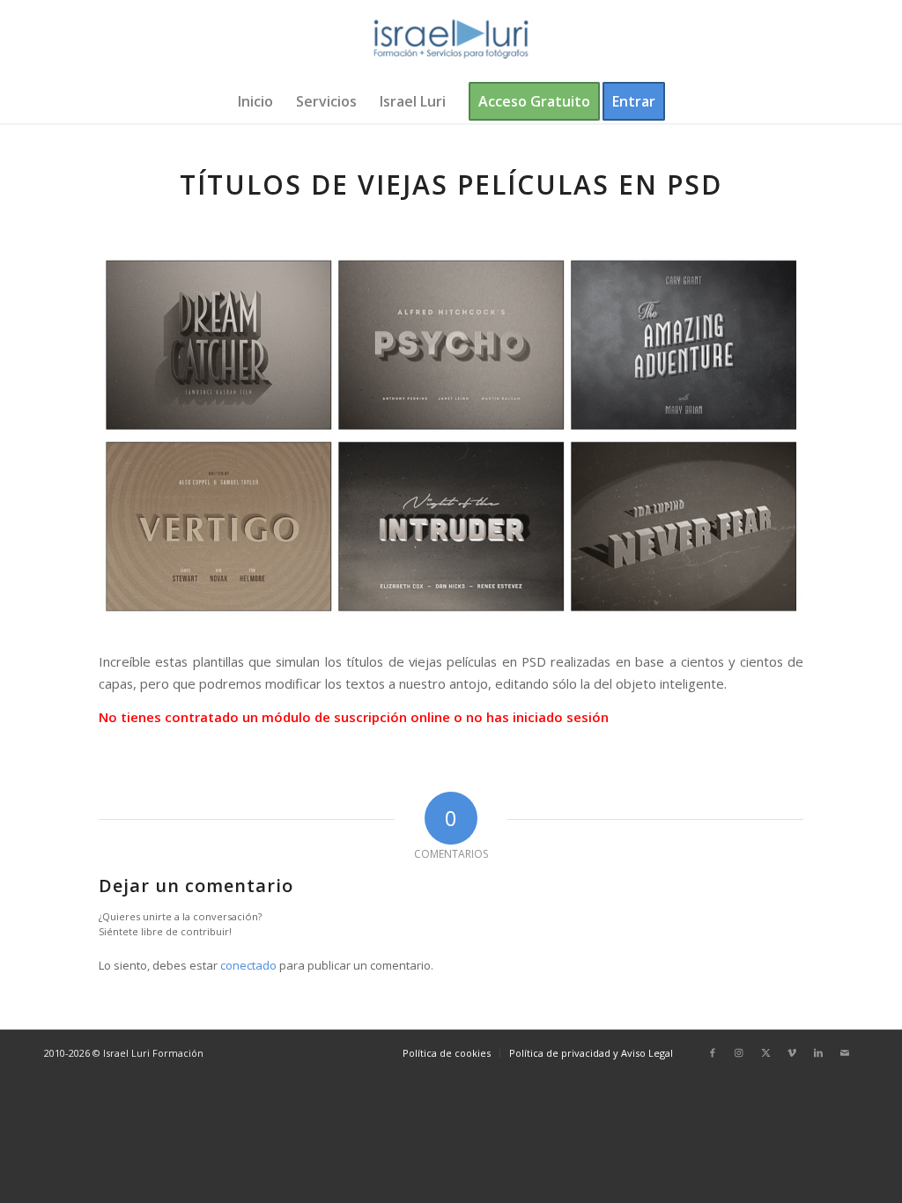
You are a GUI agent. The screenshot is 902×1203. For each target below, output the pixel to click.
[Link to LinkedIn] (818, 1052)
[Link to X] (765, 1052)
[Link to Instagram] (739, 1052)
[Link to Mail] (845, 1052)
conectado (248, 965)
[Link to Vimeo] (792, 1052)
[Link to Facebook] (712, 1052)
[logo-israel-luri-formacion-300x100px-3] (451, 39)
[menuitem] (255, 101)
